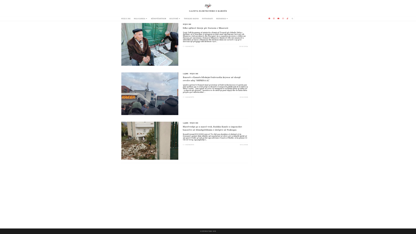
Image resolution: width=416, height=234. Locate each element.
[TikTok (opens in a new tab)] (287, 18)
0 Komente (189, 46)
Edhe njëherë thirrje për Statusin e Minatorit (205, 28)
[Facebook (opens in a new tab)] (269, 18)
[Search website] (292, 19)
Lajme (185, 74)
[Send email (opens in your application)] (283, 18)
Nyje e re (187, 24)
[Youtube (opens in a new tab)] (278, 18)
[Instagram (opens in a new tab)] (273, 18)
